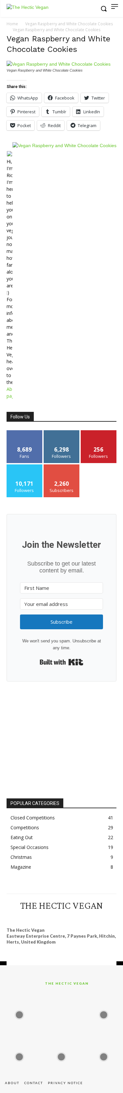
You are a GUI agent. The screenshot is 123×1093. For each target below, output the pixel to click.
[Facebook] (31, 918)
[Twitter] (79, 918)
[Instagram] (44, 918)
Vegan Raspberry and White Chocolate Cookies (69, 24)
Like (24, 432)
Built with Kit (61, 662)
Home (12, 24)
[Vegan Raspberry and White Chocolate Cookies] (59, 64)
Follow (61, 432)
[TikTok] (67, 918)
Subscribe (61, 466)
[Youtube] (91, 918)
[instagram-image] (19, 1012)
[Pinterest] (55, 918)
